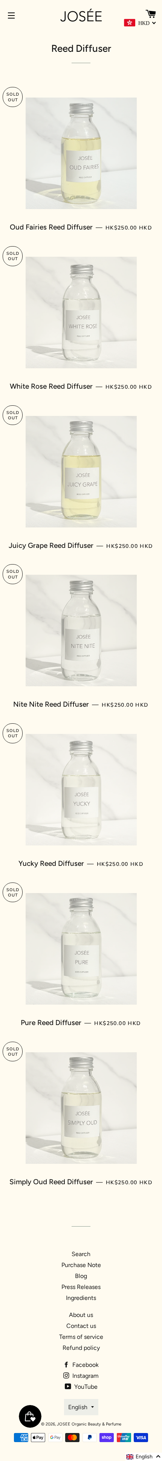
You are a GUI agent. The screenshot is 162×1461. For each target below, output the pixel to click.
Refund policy (81, 1347)
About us (81, 1314)
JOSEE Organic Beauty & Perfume (89, 1424)
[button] (143, 1457)
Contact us (81, 1325)
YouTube (85, 1386)
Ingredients (81, 1297)
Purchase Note (81, 1265)
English (77, 1407)
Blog (81, 1276)
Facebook (85, 1364)
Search (81, 1254)
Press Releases (81, 1286)
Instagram (85, 1375)
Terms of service (81, 1336)
